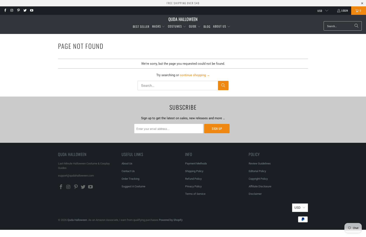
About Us (127, 163)
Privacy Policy (193, 186)
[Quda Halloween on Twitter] (25, 10)
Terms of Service (195, 193)
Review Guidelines (260, 163)
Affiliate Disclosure (260, 186)
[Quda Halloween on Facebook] (5, 10)
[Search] (356, 26)
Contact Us (128, 171)
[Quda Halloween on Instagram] (11, 10)
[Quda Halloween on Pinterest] (18, 10)
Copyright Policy (258, 178)
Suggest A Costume (133, 186)
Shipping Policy (194, 171)
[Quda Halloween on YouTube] (31, 10)
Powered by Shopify (171, 220)
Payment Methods (196, 163)
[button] (158, 26)
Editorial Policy (258, 171)
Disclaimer (255, 193)
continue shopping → (195, 75)
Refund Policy (193, 178)
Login (344, 10)
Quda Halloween (77, 220)
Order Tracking (130, 178)
